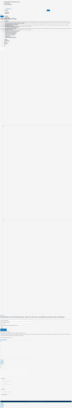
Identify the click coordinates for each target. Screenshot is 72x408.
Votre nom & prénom (4, 320)
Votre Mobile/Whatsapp (4, 322)
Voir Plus (2, 315)
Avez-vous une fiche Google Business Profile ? (9, 325)
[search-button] (2, 16)
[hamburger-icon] (48, 10)
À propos (7, 12)
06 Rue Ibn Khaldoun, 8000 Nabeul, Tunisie (12, 1)
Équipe (6, 16)
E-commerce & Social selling (11, 24)
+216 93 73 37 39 (7, 3)
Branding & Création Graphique (12, 30)
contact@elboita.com (8, 4)
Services (7, 13)
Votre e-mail (2, 323)
